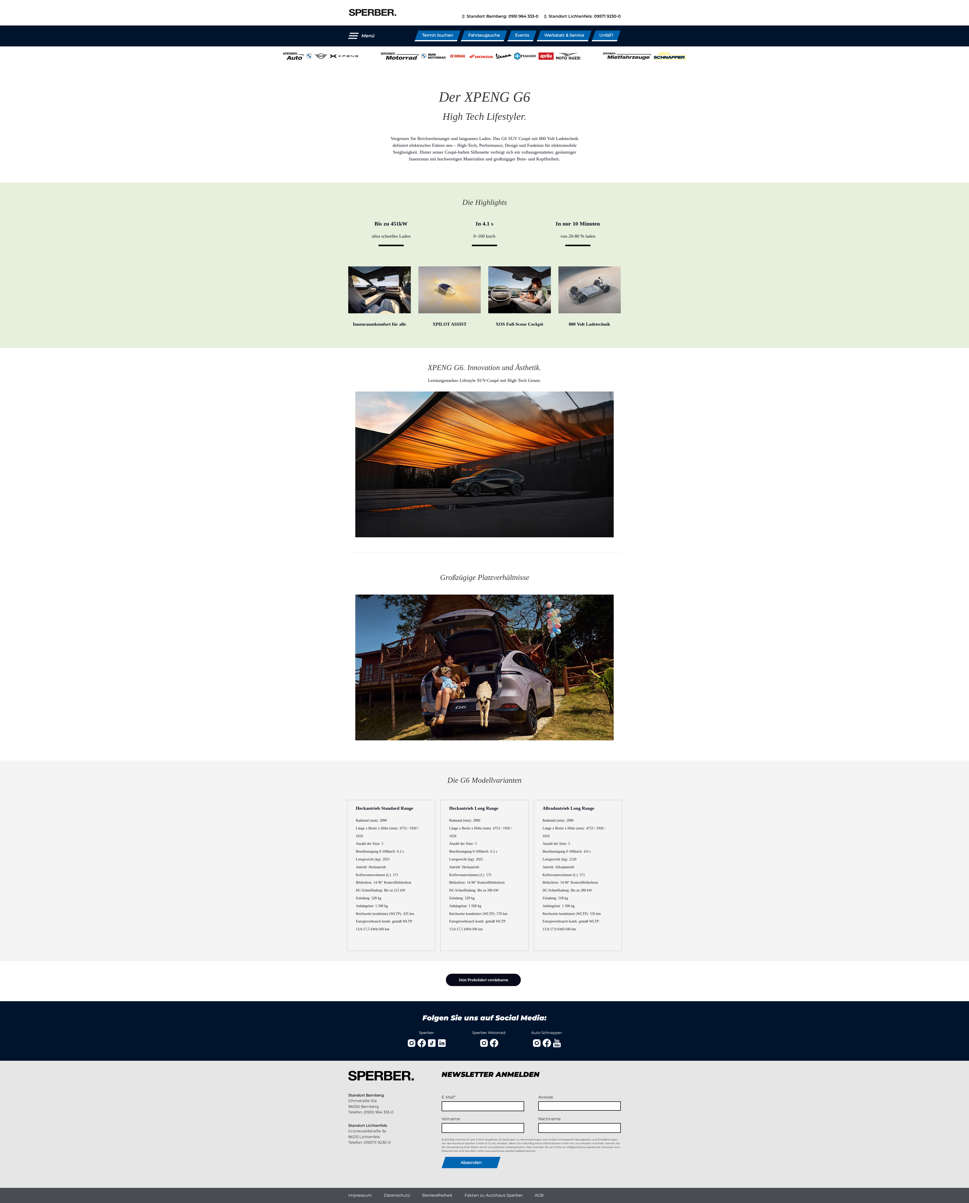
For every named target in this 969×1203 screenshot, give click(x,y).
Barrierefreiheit (437, 1195)
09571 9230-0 (607, 16)
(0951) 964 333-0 (378, 1112)
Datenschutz (397, 1195)
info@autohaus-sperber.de (583, 1147)
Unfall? (606, 35)
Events (522, 35)
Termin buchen (437, 35)
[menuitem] (360, 1195)
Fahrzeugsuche (484, 35)
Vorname (451, 1118)
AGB (539, 1195)
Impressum (360, 1195)
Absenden (471, 1162)
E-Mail (448, 1097)
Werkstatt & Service (564, 35)
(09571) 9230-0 (377, 1142)
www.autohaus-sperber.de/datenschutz (510, 1151)
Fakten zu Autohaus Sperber (494, 1195)
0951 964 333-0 (523, 16)
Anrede (545, 1097)
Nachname (549, 1118)
